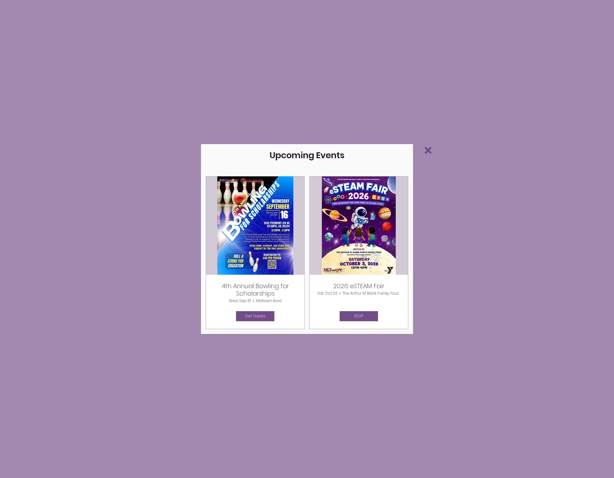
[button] (428, 150)
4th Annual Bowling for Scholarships (255, 289)
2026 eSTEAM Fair (358, 286)
